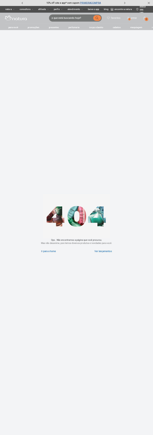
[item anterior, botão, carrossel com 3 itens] (22, 3)
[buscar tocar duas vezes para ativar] (97, 18)
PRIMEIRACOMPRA (90, 2)
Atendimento (74, 9)
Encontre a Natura (123, 9)
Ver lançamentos (103, 251)
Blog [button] (106, 9)
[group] (73, 3)
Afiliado (42, 9)
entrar (133, 18)
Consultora (25, 9)
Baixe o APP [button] (93, 9)
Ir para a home (48, 251)
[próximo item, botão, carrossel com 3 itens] (125, 3)
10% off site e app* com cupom (62, 2)
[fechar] (149, 3)
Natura (8, 9)
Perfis (57, 9)
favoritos (115, 18)
